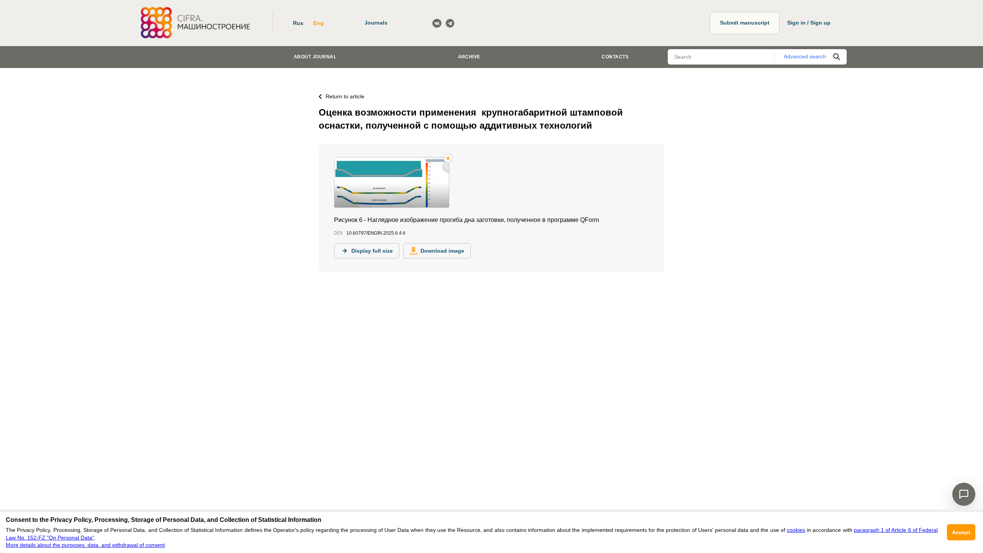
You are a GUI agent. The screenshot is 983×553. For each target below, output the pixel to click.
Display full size (372, 251)
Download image (442, 251)
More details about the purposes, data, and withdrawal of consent (85, 545)
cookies (796, 530)
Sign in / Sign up (809, 23)
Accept (961, 532)
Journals (375, 23)
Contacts (615, 57)
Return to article (345, 96)
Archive (469, 57)
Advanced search (805, 56)
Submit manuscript (745, 23)
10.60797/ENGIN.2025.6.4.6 (375, 233)
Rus (298, 23)
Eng (318, 23)
